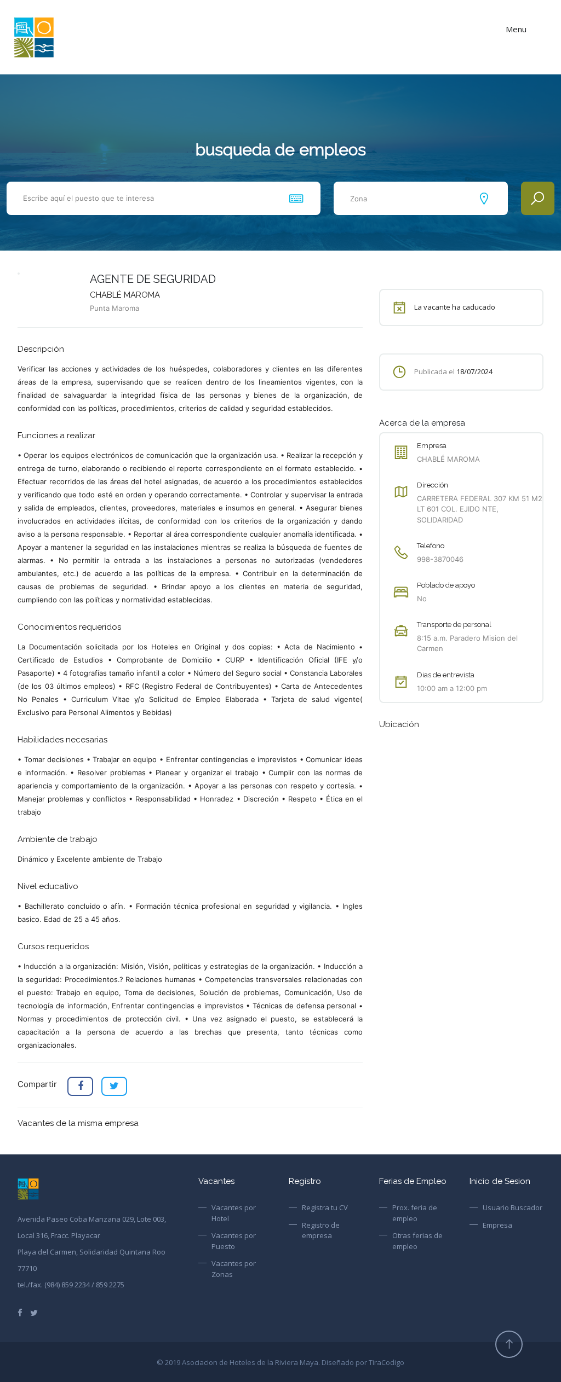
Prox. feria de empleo (414, 1213)
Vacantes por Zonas (233, 1268)
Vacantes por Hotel (233, 1213)
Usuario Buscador (512, 1207)
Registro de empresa (321, 1230)
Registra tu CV (325, 1207)
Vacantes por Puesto (233, 1240)
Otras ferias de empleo (417, 1240)
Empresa (497, 1225)
